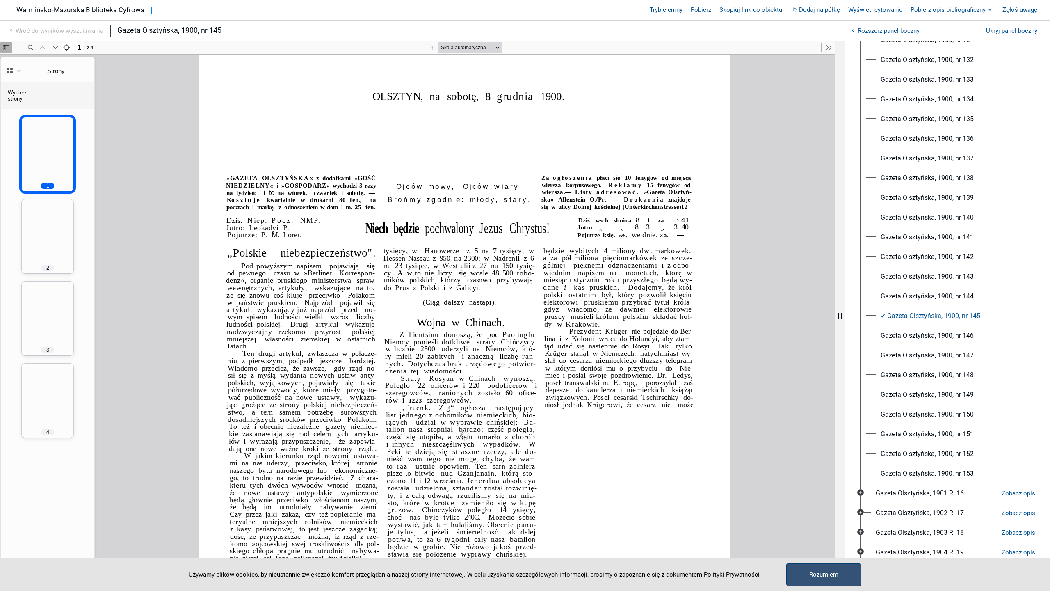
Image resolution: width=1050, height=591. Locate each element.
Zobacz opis (1018, 493)
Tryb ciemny (666, 10)
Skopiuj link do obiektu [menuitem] (750, 10)
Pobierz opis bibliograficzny (948, 10)
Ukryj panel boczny (1011, 30)
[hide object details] (840, 316)
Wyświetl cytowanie (875, 10)
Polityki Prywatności (732, 574)
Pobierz (701, 10)
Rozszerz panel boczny (889, 30)
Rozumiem (823, 574)
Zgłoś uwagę (1019, 10)
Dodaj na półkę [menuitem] (819, 10)
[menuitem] (927, 60)
